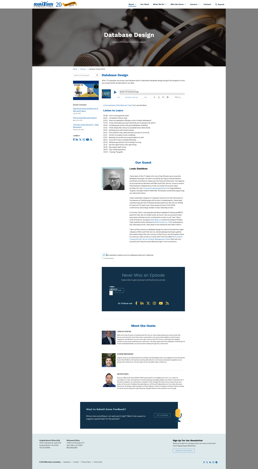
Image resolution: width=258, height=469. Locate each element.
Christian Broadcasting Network (155, 188)
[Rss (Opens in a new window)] (167, 303)
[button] (132, 4)
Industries (66, 462)
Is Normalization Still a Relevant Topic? (118, 105)
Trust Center (98, 462)
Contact (76, 462)
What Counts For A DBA (163, 222)
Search (221, 4)
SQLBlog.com (156, 220)
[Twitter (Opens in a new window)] (148, 303)
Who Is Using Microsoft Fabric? (85, 118)
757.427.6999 (44, 448)
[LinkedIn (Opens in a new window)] (141, 303)
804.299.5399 (72, 448)
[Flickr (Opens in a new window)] (216, 462)
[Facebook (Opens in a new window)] (136, 303)
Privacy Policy (86, 462)
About (75, 69)
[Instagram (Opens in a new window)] (154, 303)
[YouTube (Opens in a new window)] (161, 303)
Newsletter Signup (183, 451)
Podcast (83, 69)
